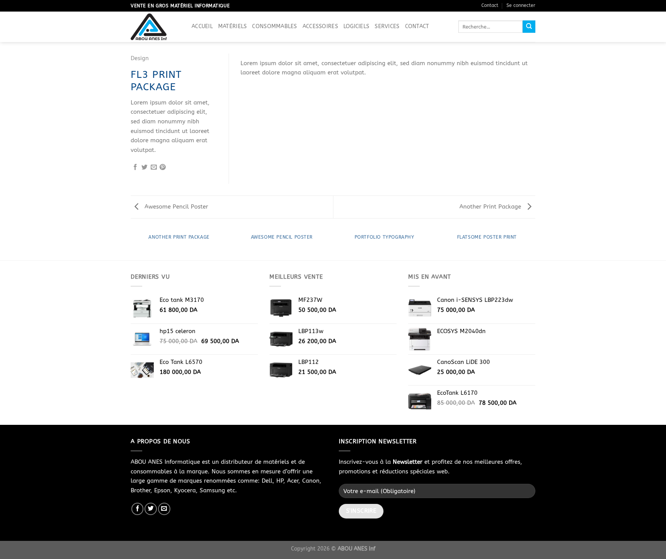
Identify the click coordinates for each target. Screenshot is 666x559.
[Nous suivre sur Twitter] (151, 509)
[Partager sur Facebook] (135, 167)
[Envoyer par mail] (154, 167)
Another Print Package (491, 206)
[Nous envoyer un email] (164, 509)
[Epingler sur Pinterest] (163, 167)
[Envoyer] (529, 26)
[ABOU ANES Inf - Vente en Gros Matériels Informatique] (155, 27)
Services (387, 26)
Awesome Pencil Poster (175, 206)
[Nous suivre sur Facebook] (137, 509)
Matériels (232, 26)
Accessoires (320, 26)
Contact (489, 5)
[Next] (520, 61)
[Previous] (256, 61)
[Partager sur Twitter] (144, 167)
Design (140, 58)
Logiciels (356, 26)
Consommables (274, 26)
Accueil (202, 26)
